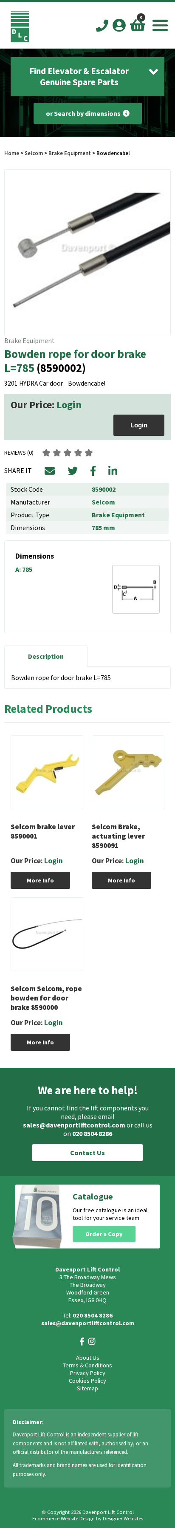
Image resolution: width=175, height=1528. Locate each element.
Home (11, 153)
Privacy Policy (87, 1373)
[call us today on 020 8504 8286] (102, 26)
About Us (87, 1357)
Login (69, 404)
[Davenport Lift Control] (20, 40)
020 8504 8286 (92, 1133)
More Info (40, 880)
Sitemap (87, 1388)
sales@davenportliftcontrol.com (74, 1125)
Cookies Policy (87, 1380)
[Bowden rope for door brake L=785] (87, 253)
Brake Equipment (69, 153)
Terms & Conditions (87, 1365)
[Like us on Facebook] (82, 1342)
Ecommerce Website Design (63, 1518)
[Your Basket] (137, 25)
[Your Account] (119, 25)
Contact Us (87, 1152)
